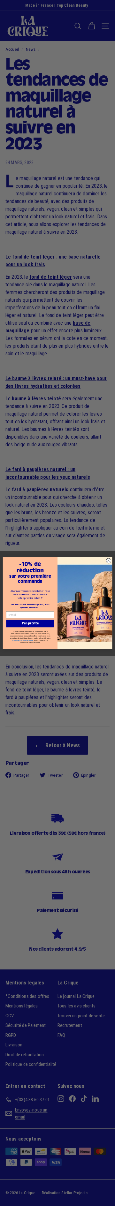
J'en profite (30, 623)
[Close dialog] (108, 560)
